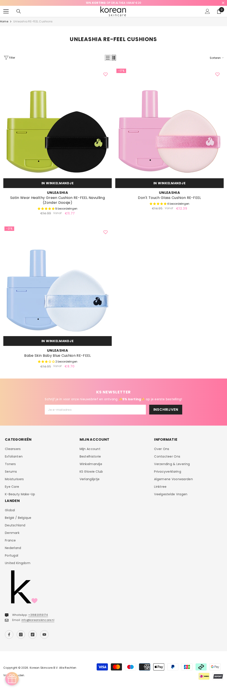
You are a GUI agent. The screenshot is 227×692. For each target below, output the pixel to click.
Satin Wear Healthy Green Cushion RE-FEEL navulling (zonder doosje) (57, 200)
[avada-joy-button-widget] (12, 678)
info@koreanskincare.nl (38, 620)
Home (4, 21)
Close (223, 3)
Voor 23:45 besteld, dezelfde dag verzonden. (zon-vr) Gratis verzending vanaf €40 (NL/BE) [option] (113, 3)
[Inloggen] (207, 11)
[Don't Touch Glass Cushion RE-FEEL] (169, 121)
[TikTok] (32, 634)
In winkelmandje (57, 183)
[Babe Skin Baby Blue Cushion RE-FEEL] (57, 279)
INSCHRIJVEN (165, 409)
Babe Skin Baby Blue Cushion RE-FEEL (57, 355)
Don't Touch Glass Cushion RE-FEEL (169, 197)
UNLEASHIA (57, 192)
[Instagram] (21, 634)
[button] (108, 58)
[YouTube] (44, 634)
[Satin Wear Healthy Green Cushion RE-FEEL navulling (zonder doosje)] (57, 121)
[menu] (6, 11)
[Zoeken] (18, 11)
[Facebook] (9, 634)
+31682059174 (38, 615)
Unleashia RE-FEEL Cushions (33, 21)
